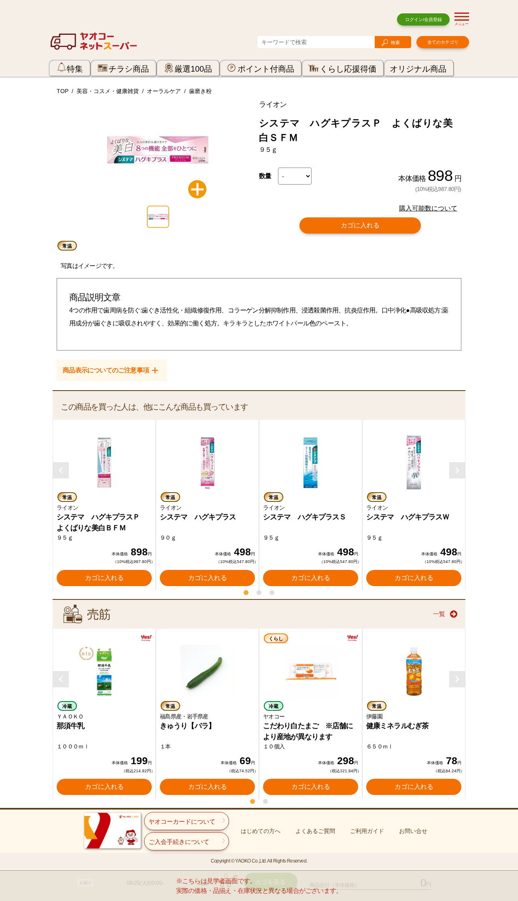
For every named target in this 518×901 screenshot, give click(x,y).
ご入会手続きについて (179, 841)
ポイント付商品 (266, 68)
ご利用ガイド (367, 831)
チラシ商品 (128, 68)
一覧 (439, 613)
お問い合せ (413, 831)
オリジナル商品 (418, 68)
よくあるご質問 (315, 831)
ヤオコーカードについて (182, 821)
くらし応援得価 (348, 68)
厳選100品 (193, 68)
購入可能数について (428, 208)
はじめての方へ (260, 831)
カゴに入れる (360, 225)
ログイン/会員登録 (423, 19)
